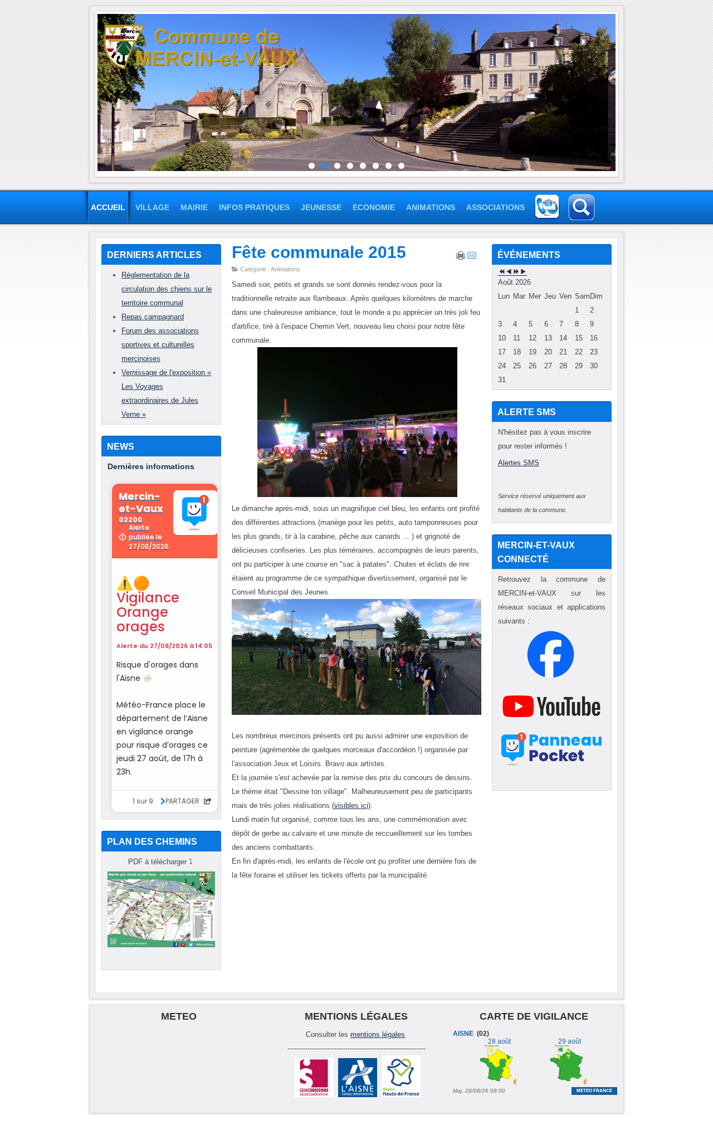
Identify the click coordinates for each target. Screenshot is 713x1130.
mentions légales (377, 1034)
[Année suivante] (516, 272)
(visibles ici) (351, 805)
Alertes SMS (518, 463)
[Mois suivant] (523, 272)
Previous (89, 91)
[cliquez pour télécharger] (161, 945)
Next (624, 91)
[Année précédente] (501, 272)
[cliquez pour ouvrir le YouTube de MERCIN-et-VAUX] (551, 727)
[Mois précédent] (508, 272)
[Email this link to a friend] (471, 258)
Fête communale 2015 (319, 252)
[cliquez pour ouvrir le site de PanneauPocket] (552, 765)
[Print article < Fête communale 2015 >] (460, 258)
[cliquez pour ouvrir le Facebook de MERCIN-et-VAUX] (550, 675)
